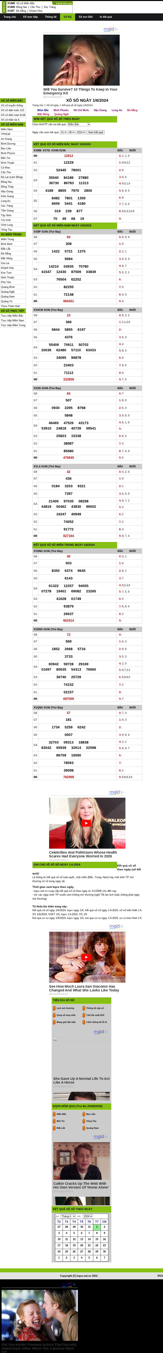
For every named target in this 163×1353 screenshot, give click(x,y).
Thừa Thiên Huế (10, 306)
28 (66, 1226)
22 (96, 1245)
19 (74, 1245)
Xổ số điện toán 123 (12, 110)
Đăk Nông (43, 114)
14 (89, 1239)
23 (104, 1245)
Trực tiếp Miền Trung (13, 325)
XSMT (11, 10)
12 (74, 1239)
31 (89, 1226)
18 (66, 1245)
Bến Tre (5, 158)
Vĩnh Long (7, 224)
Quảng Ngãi (8, 291)
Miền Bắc (43, 110)
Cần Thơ (35, 7)
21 (89, 1245)
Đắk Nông (6, 258)
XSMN (11, 7)
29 (74, 1226)
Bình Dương (8, 143)
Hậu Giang (7, 191)
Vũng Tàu (6, 229)
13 (81, 1239)
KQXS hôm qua (64, 3)
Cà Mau (5, 167)
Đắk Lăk (61, 1128)
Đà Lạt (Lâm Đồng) (12, 177)
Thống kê (50, 16)
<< (57, 1216)
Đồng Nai (21, 7)
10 (59, 1239)
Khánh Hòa (35, 10)
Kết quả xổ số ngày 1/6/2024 (77, 105)
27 (59, 1226)
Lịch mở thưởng (65, 1008)
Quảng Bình (8, 287)
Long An (5, 201)
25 (66, 1251)
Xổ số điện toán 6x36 (13, 114)
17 (59, 1245)
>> (79, 1216)
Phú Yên (6, 282)
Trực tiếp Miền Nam (12, 320)
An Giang (6, 138)
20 (81, 1245)
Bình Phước (8, 153)
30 (81, 1226)
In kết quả (106, 16)
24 (59, 1251)
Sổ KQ (68, 16)
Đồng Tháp (7, 186)
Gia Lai (5, 263)
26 (74, 1251)
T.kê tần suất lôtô (95, 1015)
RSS (160, 1275)
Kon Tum (6, 272)
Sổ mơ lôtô (86, 16)
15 (96, 1239)
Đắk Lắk (6, 248)
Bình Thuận (7, 162)
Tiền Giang (7, 210)
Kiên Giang (7, 196)
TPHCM (5, 134)
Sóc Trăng (50, 7)
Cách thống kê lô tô (96, 1022)
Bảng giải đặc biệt (66, 1022)
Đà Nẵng (21, 10)
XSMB (11, 3)
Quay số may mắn (66, 1015)
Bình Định (6, 244)
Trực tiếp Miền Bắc (12, 315)
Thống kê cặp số (95, 1008)
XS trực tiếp (30, 16)
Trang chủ (10, 16)
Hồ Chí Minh (81, 110)
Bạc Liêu (6, 148)
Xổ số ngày (53, 105)
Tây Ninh (6, 215)
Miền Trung (7, 239)
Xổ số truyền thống (12, 105)
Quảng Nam (8, 296)
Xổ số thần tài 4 (10, 119)
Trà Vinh (6, 220)
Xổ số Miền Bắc (25, 3)
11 (66, 1239)
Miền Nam (7, 129)
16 (104, 1239)
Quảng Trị (6, 301)
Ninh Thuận (7, 277)
